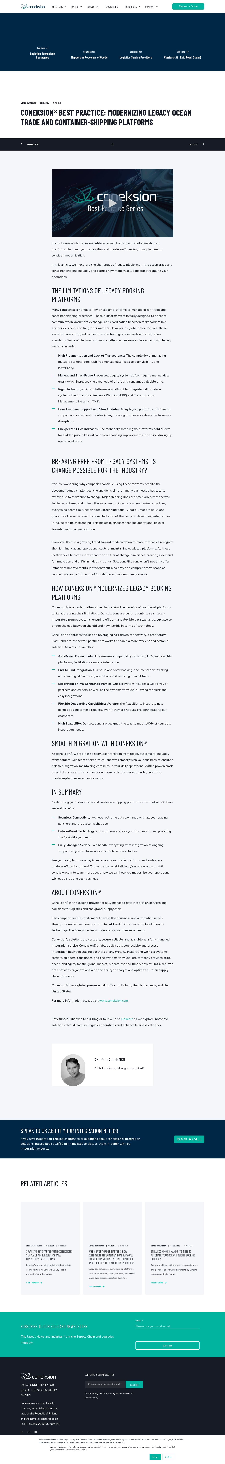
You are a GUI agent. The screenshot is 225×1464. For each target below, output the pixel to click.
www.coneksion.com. (114, 1001)
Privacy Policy (91, 1397)
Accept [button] (155, 1457)
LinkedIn (127, 1019)
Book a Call (189, 1139)
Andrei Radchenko (28, 103)
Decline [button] (168, 1457)
